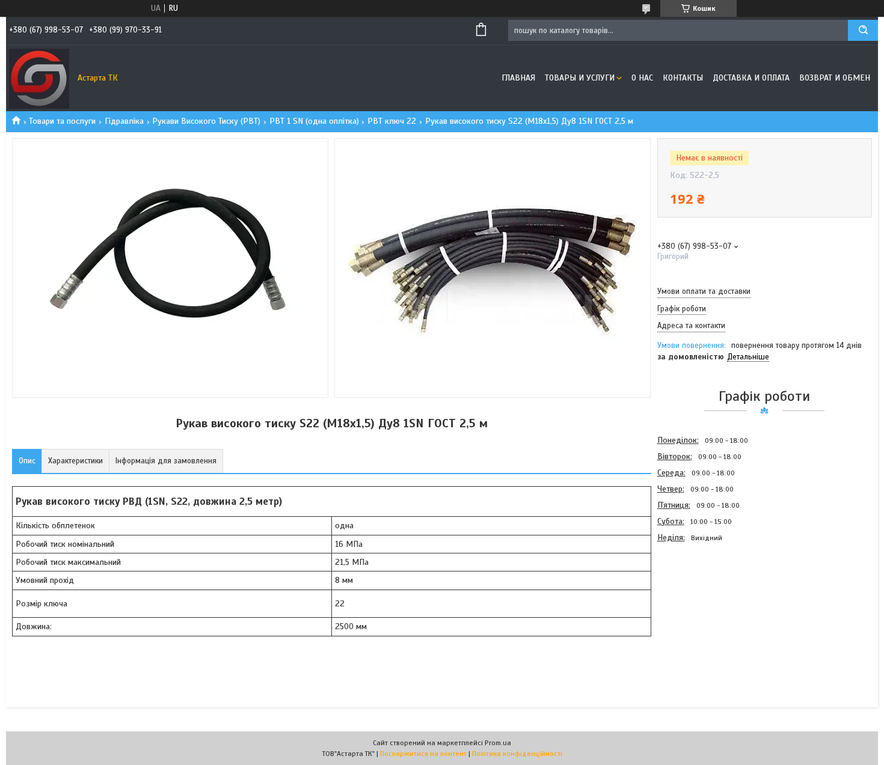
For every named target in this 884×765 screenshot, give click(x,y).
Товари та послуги (62, 121)
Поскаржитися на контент (423, 753)
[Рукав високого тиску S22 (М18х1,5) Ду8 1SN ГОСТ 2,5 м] (700, 610)
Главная (518, 78)
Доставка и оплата (751, 78)
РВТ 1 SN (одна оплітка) (314, 121)
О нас (642, 78)
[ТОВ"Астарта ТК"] (39, 78)
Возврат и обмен (834, 78)
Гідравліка (124, 121)
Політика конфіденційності (517, 753)
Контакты (683, 78)
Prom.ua (498, 743)
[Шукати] (863, 30)
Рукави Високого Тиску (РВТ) (206, 121)
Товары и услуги (580, 78)
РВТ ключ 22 (391, 121)
